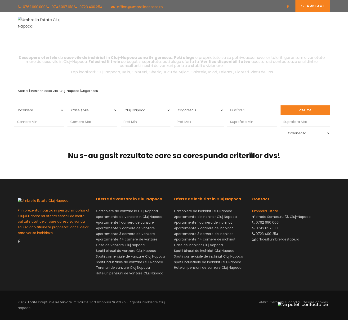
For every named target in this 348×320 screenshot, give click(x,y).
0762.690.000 (34, 6)
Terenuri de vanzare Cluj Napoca (123, 267)
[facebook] (288, 6)
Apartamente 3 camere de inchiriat (203, 233)
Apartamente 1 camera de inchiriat (203, 222)
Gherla (155, 72)
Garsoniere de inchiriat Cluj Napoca (203, 211)
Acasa (95, 28)
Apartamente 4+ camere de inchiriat (205, 239)
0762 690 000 (267, 222)
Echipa (216, 28)
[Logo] (43, 22)
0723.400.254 (91, 6)
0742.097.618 (63, 6)
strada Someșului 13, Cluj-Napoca (283, 216)
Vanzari (116, 28)
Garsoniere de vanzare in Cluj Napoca (127, 211)
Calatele (198, 72)
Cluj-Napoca (108, 72)
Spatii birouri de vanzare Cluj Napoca (126, 250)
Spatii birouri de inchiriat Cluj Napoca (204, 250)
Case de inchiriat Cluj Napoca (198, 245)
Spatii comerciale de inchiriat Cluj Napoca (208, 256)
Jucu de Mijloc (176, 72)
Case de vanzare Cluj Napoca (120, 245)
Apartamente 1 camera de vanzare (125, 222)
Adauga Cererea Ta (306, 28)
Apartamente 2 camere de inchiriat (203, 228)
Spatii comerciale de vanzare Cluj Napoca (130, 256)
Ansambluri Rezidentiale (179, 28)
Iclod (212, 72)
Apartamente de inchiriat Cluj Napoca (205, 216)
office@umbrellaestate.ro (140, 6)
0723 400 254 (266, 233)
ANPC (263, 302)
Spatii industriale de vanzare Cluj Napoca (129, 262)
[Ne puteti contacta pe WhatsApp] (300, 304)
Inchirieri (139, 28)
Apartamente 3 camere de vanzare (125, 233)
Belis (126, 72)
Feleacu (226, 72)
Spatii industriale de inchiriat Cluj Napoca (207, 262)
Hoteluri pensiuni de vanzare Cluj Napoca (129, 273)
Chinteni (139, 72)
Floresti (242, 72)
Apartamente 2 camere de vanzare (125, 228)
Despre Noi (240, 28)
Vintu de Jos (261, 72)
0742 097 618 (266, 228)
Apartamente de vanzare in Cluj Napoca (129, 216)
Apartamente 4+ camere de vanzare (126, 239)
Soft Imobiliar (100, 302)
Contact (316, 6)
